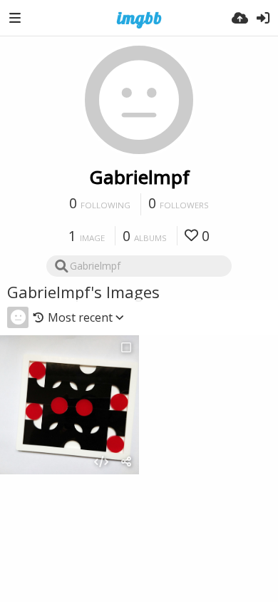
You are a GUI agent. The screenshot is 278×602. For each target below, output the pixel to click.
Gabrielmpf (139, 177)
